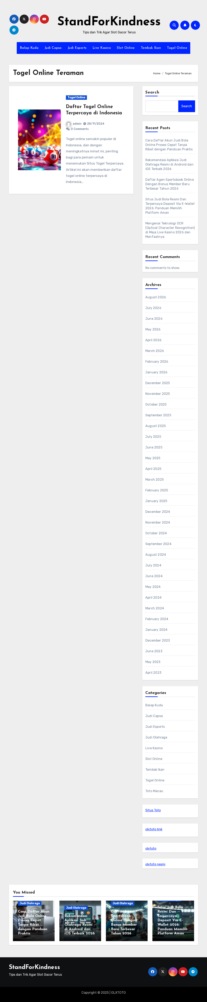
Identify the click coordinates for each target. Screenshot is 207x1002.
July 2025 (153, 437)
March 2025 (154, 479)
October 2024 (156, 533)
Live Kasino (102, 48)
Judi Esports (77, 48)
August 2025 (155, 426)
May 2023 (153, 662)
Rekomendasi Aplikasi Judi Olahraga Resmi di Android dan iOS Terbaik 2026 (169, 164)
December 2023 (157, 640)
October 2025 (156, 404)
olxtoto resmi (155, 864)
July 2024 (153, 565)
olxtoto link (153, 829)
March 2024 (154, 608)
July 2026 (153, 308)
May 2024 (153, 587)
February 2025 (156, 490)
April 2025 (153, 469)
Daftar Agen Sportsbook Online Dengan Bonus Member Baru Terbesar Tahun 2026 (169, 184)
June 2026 (154, 319)
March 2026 (154, 351)
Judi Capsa (53, 48)
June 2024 (154, 576)
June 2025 (153, 447)
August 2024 (155, 555)
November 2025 (157, 394)
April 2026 (153, 340)
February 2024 (156, 619)
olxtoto (150, 848)
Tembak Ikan (151, 48)
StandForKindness (109, 22)
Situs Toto (153, 810)
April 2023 (153, 673)
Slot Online (126, 48)
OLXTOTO (118, 993)
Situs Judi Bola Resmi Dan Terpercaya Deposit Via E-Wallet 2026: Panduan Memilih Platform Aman (172, 921)
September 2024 (158, 544)
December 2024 (157, 512)
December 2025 (157, 383)
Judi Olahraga (156, 737)
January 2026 (156, 372)
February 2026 (156, 361)
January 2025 (156, 501)
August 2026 (155, 297)
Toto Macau (154, 791)
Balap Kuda (29, 48)
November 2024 (157, 522)
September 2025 (158, 415)
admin (77, 123)
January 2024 (156, 630)
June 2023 (153, 651)
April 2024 (153, 597)
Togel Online (177, 48)
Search (152, 92)
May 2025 (153, 458)
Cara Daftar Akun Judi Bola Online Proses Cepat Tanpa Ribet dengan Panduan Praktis (169, 144)
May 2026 (153, 329)
